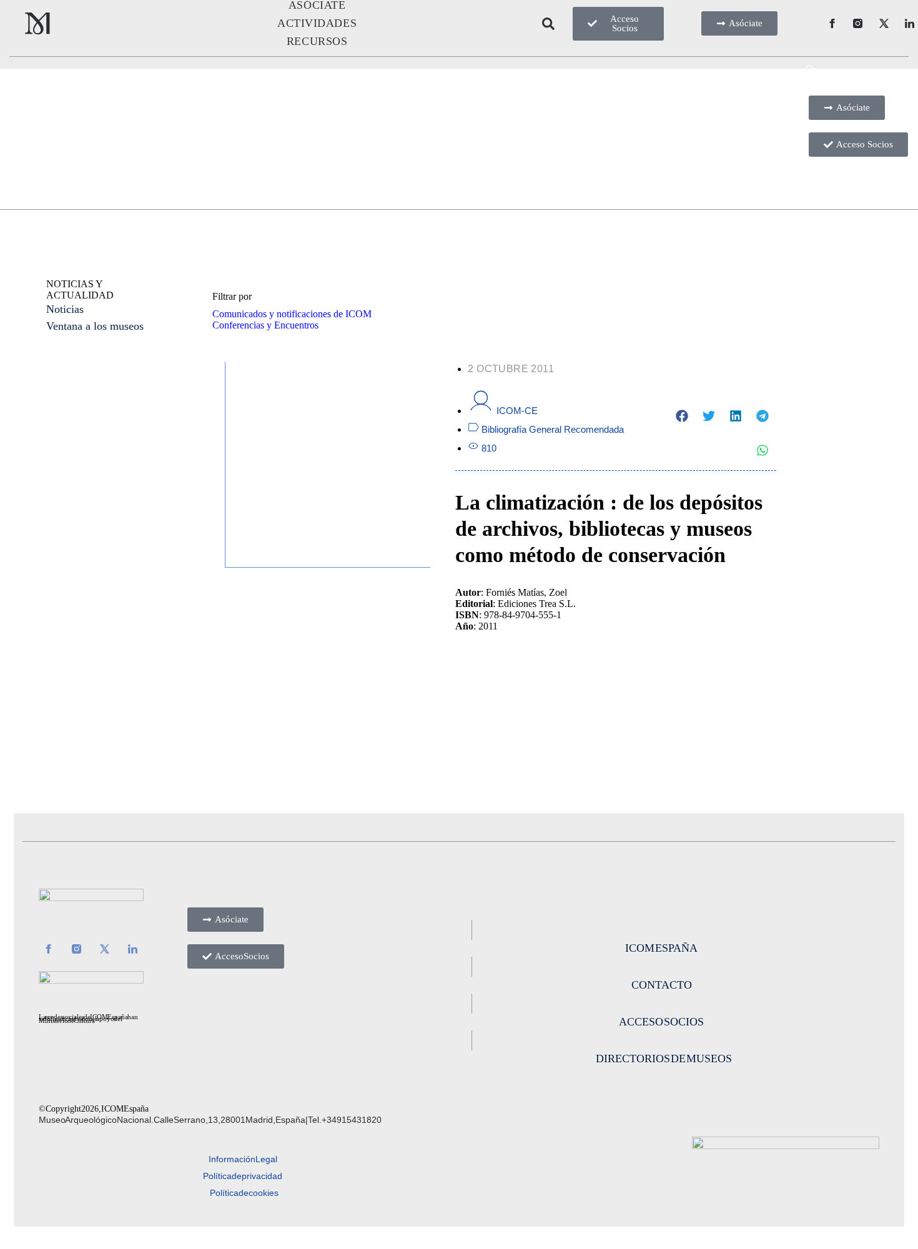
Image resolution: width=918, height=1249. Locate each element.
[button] (682, 416)
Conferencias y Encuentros (265, 325)
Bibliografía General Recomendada (552, 429)
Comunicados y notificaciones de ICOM (292, 314)
